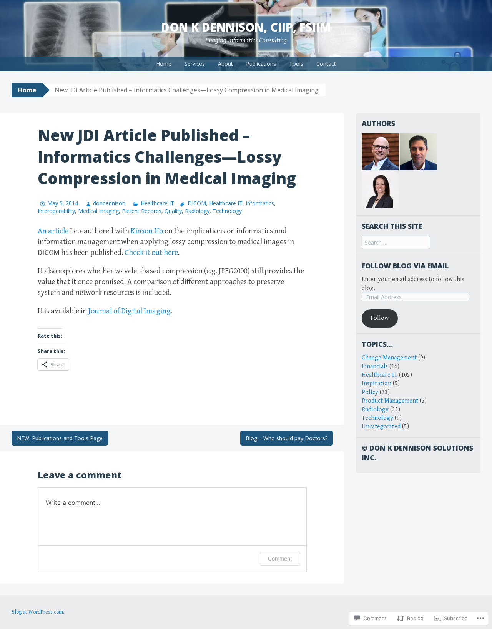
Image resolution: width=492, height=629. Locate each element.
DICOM (197, 203)
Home (163, 63)
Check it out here (151, 252)
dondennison (109, 203)
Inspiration (376, 383)
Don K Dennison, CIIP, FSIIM (246, 27)
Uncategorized (381, 426)
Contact (326, 63)
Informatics (260, 203)
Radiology (197, 211)
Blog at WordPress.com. (38, 612)
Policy (370, 392)
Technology (227, 211)
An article (53, 231)
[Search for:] (396, 242)
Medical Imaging (98, 211)
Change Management (389, 357)
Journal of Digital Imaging (129, 311)
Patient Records (141, 211)
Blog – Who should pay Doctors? (286, 438)
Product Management (390, 400)
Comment (280, 558)
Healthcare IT (157, 203)
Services (194, 63)
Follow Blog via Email (405, 265)
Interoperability (56, 211)
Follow (380, 318)
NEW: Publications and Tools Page (60, 438)
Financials (375, 366)
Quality (173, 211)
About (225, 63)
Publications (261, 63)
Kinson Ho (147, 231)
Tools (296, 63)
